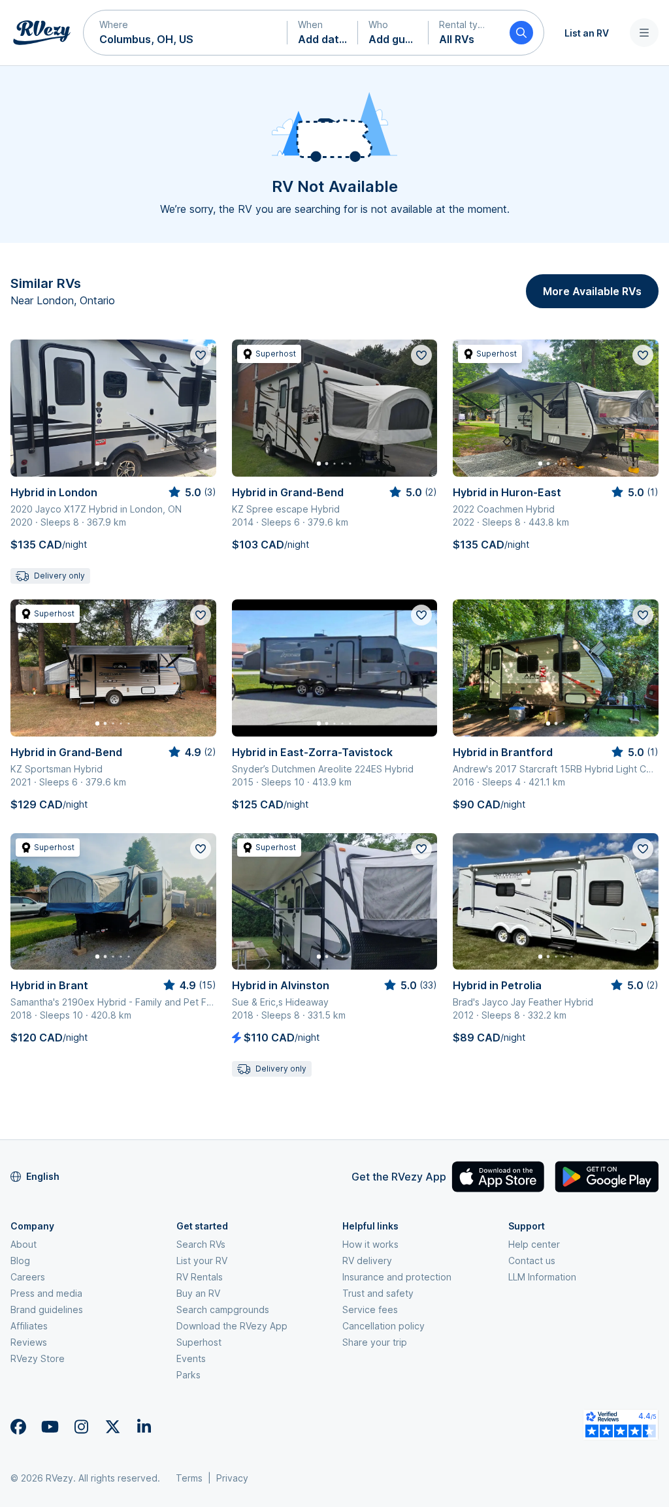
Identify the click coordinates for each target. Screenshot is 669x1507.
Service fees (370, 1309)
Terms (189, 1477)
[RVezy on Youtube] (49, 1427)
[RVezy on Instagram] (81, 1427)
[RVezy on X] (112, 1427)
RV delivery (367, 1260)
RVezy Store (37, 1358)
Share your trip (374, 1342)
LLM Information (542, 1276)
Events (191, 1358)
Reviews (28, 1342)
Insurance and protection (396, 1276)
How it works (370, 1244)
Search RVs (200, 1244)
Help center (534, 1244)
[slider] (191, 492)
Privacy (232, 1477)
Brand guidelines (46, 1309)
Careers (27, 1276)
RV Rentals (199, 1276)
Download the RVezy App (231, 1325)
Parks (188, 1374)
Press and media (46, 1293)
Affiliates (29, 1325)
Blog (20, 1260)
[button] (185, 32)
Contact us (531, 1260)
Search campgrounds (222, 1309)
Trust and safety (378, 1293)
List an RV (586, 33)
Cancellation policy (383, 1325)
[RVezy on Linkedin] (144, 1427)
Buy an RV (198, 1293)
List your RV (201, 1260)
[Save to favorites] (200, 355)
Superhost (198, 1342)
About (23, 1244)
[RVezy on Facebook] (18, 1427)
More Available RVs (592, 291)
